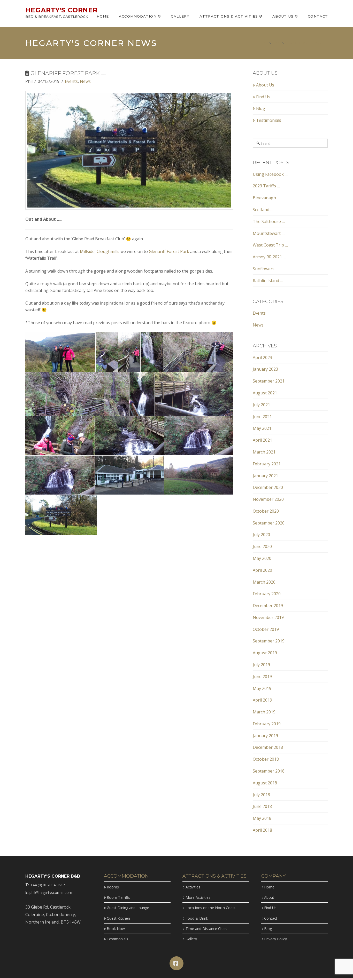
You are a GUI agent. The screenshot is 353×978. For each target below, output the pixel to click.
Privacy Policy (275, 938)
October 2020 (266, 511)
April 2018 (262, 830)
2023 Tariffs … (266, 186)
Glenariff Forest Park (169, 251)
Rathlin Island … (268, 280)
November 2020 (268, 499)
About (269, 897)
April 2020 (262, 570)
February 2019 (267, 724)
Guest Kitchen (118, 918)
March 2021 (264, 452)
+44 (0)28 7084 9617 (47, 884)
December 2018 (268, 747)
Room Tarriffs (118, 897)
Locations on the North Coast (210, 907)
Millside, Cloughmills (99, 251)
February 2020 (267, 594)
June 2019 (262, 676)
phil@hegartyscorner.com (50, 892)
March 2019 (264, 712)
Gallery (191, 938)
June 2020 (262, 546)
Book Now (116, 928)
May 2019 (262, 688)
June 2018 (262, 806)
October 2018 (266, 759)
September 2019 (269, 641)
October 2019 (266, 629)
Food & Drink (197, 918)
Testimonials (268, 120)
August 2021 (265, 393)
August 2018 (265, 783)
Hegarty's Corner (61, 10)
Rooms (113, 887)
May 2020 (262, 558)
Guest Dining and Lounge (128, 907)
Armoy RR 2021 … (269, 257)
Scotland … (263, 209)
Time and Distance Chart (206, 928)
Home (269, 887)
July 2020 (261, 534)
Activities (193, 887)
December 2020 (268, 487)
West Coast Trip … (270, 245)
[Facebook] (176, 963)
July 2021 (261, 405)
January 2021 (265, 476)
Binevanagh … (266, 198)
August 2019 (265, 653)
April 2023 (262, 357)
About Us (265, 85)
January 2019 (265, 735)
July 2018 (261, 795)
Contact (270, 918)
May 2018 (262, 818)
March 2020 (264, 582)
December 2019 (268, 605)
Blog (260, 108)
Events (71, 81)
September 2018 (269, 771)
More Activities (198, 897)
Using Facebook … (270, 174)
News (85, 81)
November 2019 (268, 617)
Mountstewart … (269, 233)
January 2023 (265, 369)
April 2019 (262, 700)
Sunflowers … (265, 269)
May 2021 (262, 428)
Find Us (263, 97)
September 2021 (269, 381)
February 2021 (267, 464)
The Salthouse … (269, 221)
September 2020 (269, 523)
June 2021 (262, 416)
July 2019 (261, 664)
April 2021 (262, 440)
